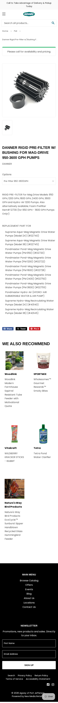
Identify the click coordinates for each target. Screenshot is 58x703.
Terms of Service (14, 678)
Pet (15, 31)
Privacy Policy (25, 675)
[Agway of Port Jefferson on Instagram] (53, 685)
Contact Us (29, 607)
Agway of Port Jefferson (31, 692)
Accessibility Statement (38, 678)
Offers (29, 585)
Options (6, 174)
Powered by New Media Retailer (28, 696)
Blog (29, 593)
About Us (29, 598)
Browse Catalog (29, 580)
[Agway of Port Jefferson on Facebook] (48, 685)
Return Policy (41, 675)
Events (29, 589)
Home (5, 31)
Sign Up (29, 665)
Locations (29, 602)
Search (11, 675)
